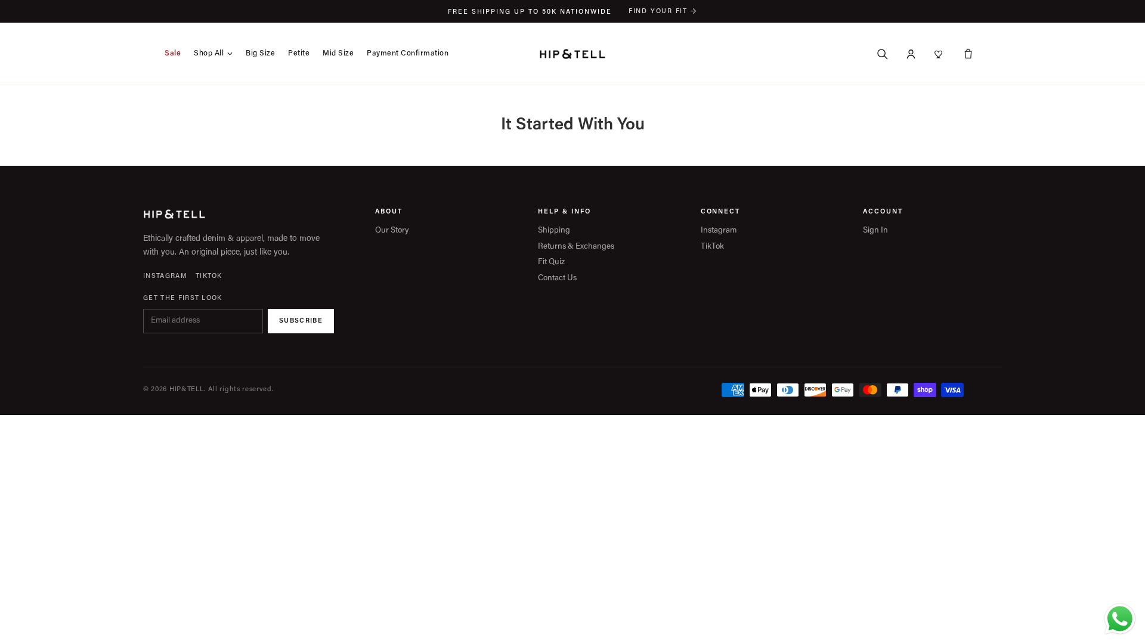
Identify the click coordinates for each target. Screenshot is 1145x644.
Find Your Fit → (663, 11)
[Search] (882, 53)
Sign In (875, 231)
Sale (173, 53)
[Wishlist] (939, 53)
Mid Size (338, 53)
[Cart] (967, 53)
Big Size (260, 53)
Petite (299, 53)
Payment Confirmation (407, 53)
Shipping (554, 231)
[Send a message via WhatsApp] (1120, 619)
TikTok (209, 276)
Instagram (165, 276)
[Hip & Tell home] (572, 54)
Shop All (209, 53)
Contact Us (557, 279)
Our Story (392, 231)
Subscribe (301, 321)
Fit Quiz (551, 263)
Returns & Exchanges (576, 247)
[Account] (910, 53)
